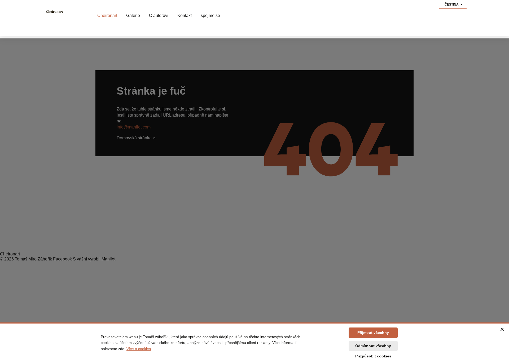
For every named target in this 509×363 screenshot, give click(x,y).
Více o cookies (138, 349)
